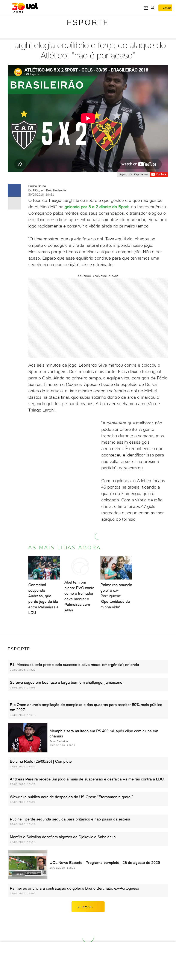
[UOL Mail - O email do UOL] (146, 7)
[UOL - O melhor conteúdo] (25, 7)
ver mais (85, 907)
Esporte (88, 22)
